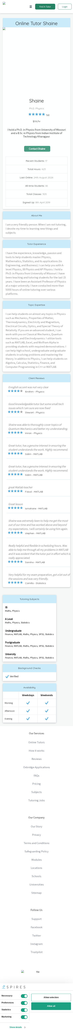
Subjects (36, 792)
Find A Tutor (45, 6)
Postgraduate (12, 642)
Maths (8, 610)
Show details (16, 1027)
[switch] (24, 1003)
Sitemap (36, 892)
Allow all (51, 1006)
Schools (36, 876)
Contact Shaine (37, 148)
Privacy (36, 834)
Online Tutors (36, 742)
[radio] (30, 114)
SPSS (41, 634)
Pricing (36, 783)
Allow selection (51, 997)
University (10, 654)
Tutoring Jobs (36, 800)
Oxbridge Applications (36, 767)
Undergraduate (13, 630)
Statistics (25, 622)
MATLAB (18, 634)
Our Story (36, 826)
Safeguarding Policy (37, 851)
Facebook (36, 927)
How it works (36, 750)
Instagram (36, 944)
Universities (36, 884)
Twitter (36, 935)
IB (6, 607)
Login (64, 6)
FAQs (36, 775)
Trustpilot (37, 952)
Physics (16, 610)
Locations (36, 868)
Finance (9, 634)
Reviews (37, 759)
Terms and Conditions (36, 843)
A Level (9, 619)
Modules (36, 859)
